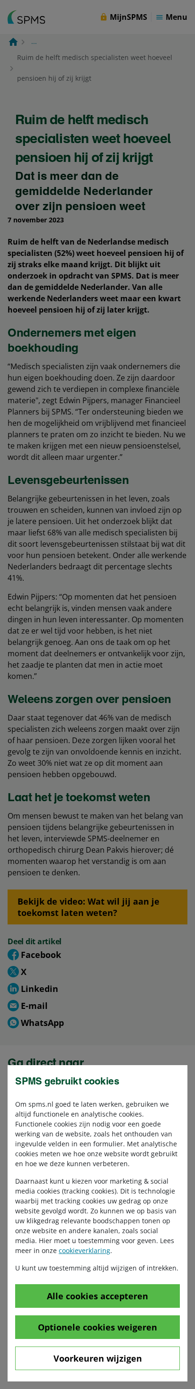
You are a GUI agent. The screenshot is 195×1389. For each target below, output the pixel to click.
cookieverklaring (84, 1250)
